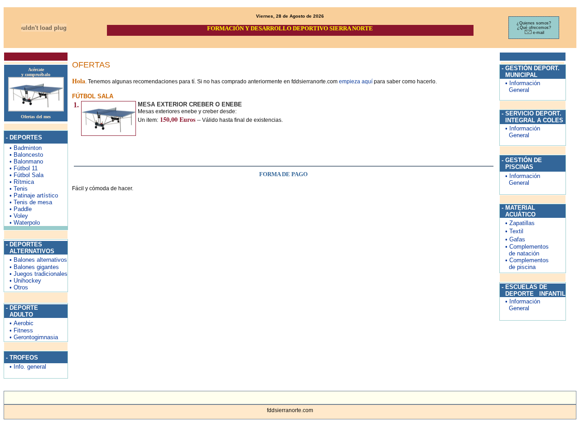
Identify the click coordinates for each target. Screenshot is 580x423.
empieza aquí (356, 81)
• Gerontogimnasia (31, 337)
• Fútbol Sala (27, 175)
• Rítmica (22, 181)
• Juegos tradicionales (36, 273)
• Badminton (26, 147)
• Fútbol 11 (24, 168)
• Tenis (19, 188)
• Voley (19, 215)
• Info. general (25, 366)
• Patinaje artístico (34, 195)
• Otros (16, 287)
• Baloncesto (26, 154)
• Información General (520, 86)
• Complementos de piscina (524, 263)
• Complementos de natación (524, 250)
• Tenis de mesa (31, 202)
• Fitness (18, 330)
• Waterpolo (25, 222)
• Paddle (21, 209)
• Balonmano (26, 161)
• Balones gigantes (31, 267)
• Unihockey (22, 280)
